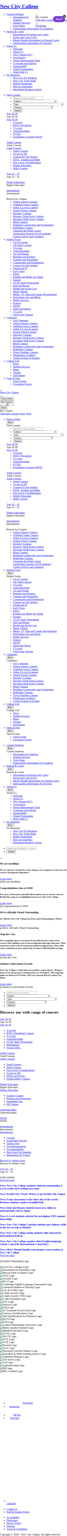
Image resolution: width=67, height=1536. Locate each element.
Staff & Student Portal (18, 1512)
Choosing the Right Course (27, 230)
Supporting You (15, 1101)
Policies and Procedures (19, 1098)
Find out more (7, 1180)
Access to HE (20, 154)
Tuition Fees (13, 1143)
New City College (9, 392)
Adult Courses (14, 142)
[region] (33, 1316)
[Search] (36, 23)
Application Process (17, 1140)
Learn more (6, 878)
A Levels (17, 122)
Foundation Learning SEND (27, 137)
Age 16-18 (12, 113)
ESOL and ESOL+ (16, 1076)
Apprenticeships (21, 131)
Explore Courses (15, 1095)
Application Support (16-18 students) (32, 233)
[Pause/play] (1, 858)
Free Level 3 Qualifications (27, 162)
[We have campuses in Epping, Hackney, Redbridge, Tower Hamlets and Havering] (16, 1384)
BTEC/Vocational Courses (20, 1033)
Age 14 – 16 (13, 173)
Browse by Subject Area (12, 1160)
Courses (11, 1137)
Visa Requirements (16, 1146)
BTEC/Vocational (22, 125)
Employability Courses (18, 1079)
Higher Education (22, 165)
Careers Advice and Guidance (28, 236)
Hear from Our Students (19, 1152)
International (13, 190)
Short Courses (14, 1067)
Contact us (12, 1509)
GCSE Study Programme (20, 1042)
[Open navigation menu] (1, 390)
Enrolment (40, 25)
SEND (3, 1118)
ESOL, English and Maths (26, 159)
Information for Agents (18, 1155)
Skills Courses (20, 168)
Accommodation (15, 1149)
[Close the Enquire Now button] (64, 16)
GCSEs (17, 134)
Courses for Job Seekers (25, 156)
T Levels (17, 128)
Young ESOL (14, 1047)
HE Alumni (12, 1104)
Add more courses (45, 20)
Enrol (59, 19)
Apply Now (25, 413)
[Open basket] (36, 15)
